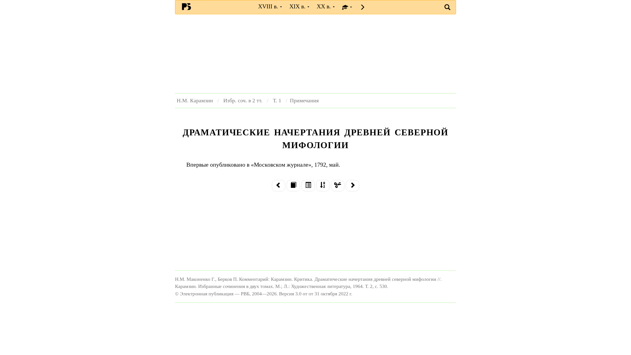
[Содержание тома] (308, 185)
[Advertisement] (315, 53)
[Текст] (293, 185)
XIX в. (298, 6)
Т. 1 (277, 101)
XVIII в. (269, 6)
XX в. (324, 6)
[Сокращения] (337, 185)
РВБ (186, 6)
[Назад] (278, 185)
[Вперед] (352, 185)
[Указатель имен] (323, 185)
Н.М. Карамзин (195, 101)
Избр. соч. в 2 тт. (243, 101)
